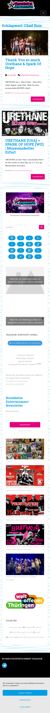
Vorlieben (25, 707)
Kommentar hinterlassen (29, 75)
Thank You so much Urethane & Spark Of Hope (23, 64)
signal (20, 627)
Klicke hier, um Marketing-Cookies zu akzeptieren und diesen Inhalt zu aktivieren (25, 280)
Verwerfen (25, 700)
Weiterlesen (38, 99)
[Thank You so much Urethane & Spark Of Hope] (25, 42)
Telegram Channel (25, 355)
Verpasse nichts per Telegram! (20, 665)
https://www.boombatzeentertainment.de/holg (19, 93)
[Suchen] (41, 227)
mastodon (40, 637)
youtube (11, 637)
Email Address (12, 411)
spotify (37, 632)
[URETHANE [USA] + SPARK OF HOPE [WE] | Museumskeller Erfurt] (25, 123)
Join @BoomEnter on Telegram (26, 343)
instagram (23, 632)
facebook (37, 627)
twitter (14, 632)
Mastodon (6, 676)
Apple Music (14, 378)
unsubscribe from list (25, 431)
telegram (28, 627)
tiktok (30, 632)
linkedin (20, 637)
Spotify (26, 378)
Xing (26, 637)
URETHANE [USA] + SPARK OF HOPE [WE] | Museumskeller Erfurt (24, 146)
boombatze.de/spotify (15, 384)
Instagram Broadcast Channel (22, 364)
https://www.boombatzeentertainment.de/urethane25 (21, 170)
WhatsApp (13, 627)
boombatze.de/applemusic (17, 381)
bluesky (32, 637)
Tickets (9, 461)
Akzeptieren (25, 693)
